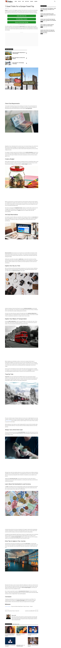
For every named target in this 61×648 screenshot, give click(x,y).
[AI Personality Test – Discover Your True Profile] (10, 640)
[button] (55, 1)
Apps (23, 1)
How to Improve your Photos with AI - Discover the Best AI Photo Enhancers (10, 635)
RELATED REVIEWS (8, 624)
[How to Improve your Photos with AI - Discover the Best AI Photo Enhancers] (10, 629)
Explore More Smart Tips (21, 15)
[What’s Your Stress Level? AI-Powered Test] (21, 629)
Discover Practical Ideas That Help (21, 22)
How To (19, 1)
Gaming (35, 1)
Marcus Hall (14, 615)
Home (16, 1)
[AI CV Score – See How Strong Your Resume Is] (33, 640)
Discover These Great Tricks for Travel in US (12, 610)
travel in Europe (8, 420)
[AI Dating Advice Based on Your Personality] (33, 629)
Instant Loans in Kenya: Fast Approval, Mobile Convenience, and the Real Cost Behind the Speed (48, 31)
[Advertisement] (21, 39)
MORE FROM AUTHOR (15, 624)
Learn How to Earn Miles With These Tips (31, 610)
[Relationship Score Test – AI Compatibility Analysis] (21, 640)
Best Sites (27, 1)
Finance (31, 1)
